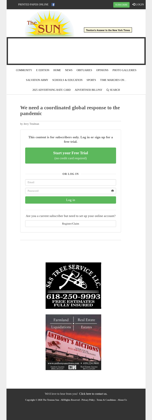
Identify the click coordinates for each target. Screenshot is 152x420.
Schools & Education (67, 80)
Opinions (102, 70)
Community (24, 70)
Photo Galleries (124, 70)
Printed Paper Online (33, 4)
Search (114, 90)
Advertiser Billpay (88, 90)
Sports (91, 80)
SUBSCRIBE (121, 5)
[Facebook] (53, 4)
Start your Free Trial (70, 155)
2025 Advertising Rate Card (51, 90)
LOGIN (139, 4)
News (68, 70)
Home (57, 70)
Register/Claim (70, 223)
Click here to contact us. (93, 393)
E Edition (42, 70)
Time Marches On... (113, 80)
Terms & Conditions (106, 400)
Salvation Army (37, 80)
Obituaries (84, 70)
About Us (122, 400)
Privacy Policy (88, 400)
